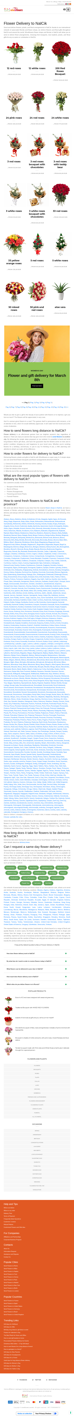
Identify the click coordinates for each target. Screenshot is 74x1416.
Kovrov (11, 627)
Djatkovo (39, 567)
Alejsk (32, 521)
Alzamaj (38, 524)
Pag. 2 (32, 402)
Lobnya (62, 648)
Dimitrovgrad (22, 567)
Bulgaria (67, 895)
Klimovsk (49, 616)
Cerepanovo (8, 556)
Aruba (6, 892)
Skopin (43, 743)
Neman (62, 674)
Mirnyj (38, 664)
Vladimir (36, 791)
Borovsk (20, 549)
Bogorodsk (49, 544)
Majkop (45, 653)
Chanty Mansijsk (35, 558)
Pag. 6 (8, 407)
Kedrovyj (17, 611)
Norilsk (59, 683)
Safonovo (24, 729)
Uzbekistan (33, 924)
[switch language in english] (66, 4)
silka (20, 743)
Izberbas (19, 593)
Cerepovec (17, 556)
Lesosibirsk (39, 646)
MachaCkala (15, 653)
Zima (62, 807)
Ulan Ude (23, 777)
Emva (20, 577)
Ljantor (32, 648)
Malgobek (24, 655)
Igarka (61, 588)
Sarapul (58, 731)
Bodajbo (24, 544)
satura (32, 733)
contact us (48, 1391)
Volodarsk (42, 793)
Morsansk (7, 667)
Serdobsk (23, 738)
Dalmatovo (47, 563)
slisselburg (28, 745)
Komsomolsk (16, 620)
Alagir (10, 521)
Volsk (6, 796)
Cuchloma (7, 563)
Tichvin (6, 770)
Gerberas (37, 1093)
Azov (32, 530)
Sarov (10, 733)
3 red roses (13, 161)
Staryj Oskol (60, 757)
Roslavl (42, 724)
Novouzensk (8, 694)
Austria (19, 892)
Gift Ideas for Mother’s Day (12, 1366)
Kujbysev (57, 637)
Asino (6, 530)
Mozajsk (40, 667)
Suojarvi (29, 761)
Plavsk (6, 713)
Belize (67, 892)
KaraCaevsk (36, 607)
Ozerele (61, 701)
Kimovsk (36, 611)
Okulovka (56, 697)
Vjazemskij (7, 791)
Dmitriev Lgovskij (55, 567)
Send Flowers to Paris (10, 1279)
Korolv (58, 623)
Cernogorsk (59, 556)
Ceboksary (21, 554)
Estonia (67, 900)
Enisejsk (31, 577)
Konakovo (41, 620)
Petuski (24, 710)
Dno (12, 570)
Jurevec (22, 597)
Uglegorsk (7, 777)
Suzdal (12, 763)
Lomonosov (18, 650)
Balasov (54, 533)
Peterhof (13, 708)
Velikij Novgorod (61, 782)
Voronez (34, 796)
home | (6, 1389)
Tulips (37, 1077)
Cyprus (61, 897)
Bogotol (56, 544)
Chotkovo (24, 560)
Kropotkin (24, 637)
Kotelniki (37, 625)
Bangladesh (45, 892)
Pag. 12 (43, 407)
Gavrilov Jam (56, 579)
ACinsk (37, 519)
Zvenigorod (15, 812)
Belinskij (7, 537)
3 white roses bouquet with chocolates (37, 214)
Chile (21, 897)
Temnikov (42, 768)
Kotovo (57, 625)
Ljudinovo (56, 648)
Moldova (67, 909)
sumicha (22, 761)
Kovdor (6, 627)
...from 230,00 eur (60, 217)
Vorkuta (22, 796)
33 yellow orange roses (14, 262)
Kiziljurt (31, 616)
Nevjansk (57, 676)
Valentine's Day (47, 867)
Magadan (23, 653)
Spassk (23, 754)
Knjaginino (65, 616)
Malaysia (41, 909)
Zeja (42, 803)
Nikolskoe (34, 678)
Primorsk (21, 717)
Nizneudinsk (64, 678)
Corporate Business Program (12, 1239)
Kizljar (37, 616)
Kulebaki (64, 637)
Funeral (63, 873)
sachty (66, 727)
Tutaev (21, 775)
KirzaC (6, 616)
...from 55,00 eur (14, 167)
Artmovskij (46, 528)
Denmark (14, 900)
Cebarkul (14, 554)
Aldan (27, 521)
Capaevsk (60, 551)
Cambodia (7, 897)
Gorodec (32, 584)
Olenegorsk (64, 697)
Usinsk (6, 780)
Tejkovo (35, 768)
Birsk (32, 542)
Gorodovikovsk (49, 584)
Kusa (13, 641)
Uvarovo (22, 782)
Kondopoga (50, 620)
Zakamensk (8, 800)
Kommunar (7, 620)
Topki (68, 770)
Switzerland (52, 919)
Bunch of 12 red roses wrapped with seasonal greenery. (34, 997)
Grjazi (15, 586)
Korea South (9, 907)
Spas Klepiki (15, 754)
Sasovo (22, 733)
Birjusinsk (18, 542)
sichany (15, 743)
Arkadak (16, 528)
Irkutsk (26, 590)
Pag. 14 (56, 407)
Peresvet (32, 706)
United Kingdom (64, 922)
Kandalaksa (64, 604)
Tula (66, 773)
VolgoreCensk (33, 793)
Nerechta (14, 676)
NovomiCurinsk (9, 690)
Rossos (48, 724)
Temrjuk (48, 768)
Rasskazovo (61, 722)
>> (67, 407)
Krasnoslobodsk (19, 632)
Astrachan (11, 530)
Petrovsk (46, 708)
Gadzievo (27, 579)
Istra (49, 590)
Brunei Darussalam (56, 895)
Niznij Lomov (28, 680)
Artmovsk (39, 528)
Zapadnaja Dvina (31, 800)
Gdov (11, 581)
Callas (37, 1081)
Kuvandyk (23, 641)
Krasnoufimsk (52, 632)
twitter (38, 1380)
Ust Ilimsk (51, 780)
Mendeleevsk (31, 660)
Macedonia (23, 909)
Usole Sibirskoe (25, 780)
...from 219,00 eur (14, 269)
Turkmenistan (28, 922)
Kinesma (51, 611)
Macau (16, 909)
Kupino (19, 639)
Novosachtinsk (59, 690)
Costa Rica (42, 897)
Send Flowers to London (11, 1291)
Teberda (29, 768)
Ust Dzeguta (43, 780)
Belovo (62, 537)
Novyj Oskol (36, 694)
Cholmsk (18, 560)
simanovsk (30, 743)
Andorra (52, 890)
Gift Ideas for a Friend (10, 1357)
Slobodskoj (44, 745)
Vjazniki (21, 791)
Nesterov (28, 676)
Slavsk (21, 745)
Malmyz (31, 655)
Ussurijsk (34, 780)
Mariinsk (23, 657)
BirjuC (12, 542)
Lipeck (11, 648)
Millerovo (7, 664)
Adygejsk (44, 519)
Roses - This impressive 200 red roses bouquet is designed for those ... (60, 53)
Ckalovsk (63, 560)
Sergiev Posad (38, 738)
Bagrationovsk (53, 530)
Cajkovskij (52, 551)
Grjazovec (21, 586)
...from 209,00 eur (14, 124)
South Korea (13, 919)
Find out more (37, 386)
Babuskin (44, 530)
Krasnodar (18, 630)
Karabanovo (13, 607)
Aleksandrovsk (49, 521)
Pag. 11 (37, 407)
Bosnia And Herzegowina (33, 895)
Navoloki (48, 671)
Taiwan (59, 919)
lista (23, 648)
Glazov (32, 581)
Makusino (7, 655)
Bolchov (16, 547)
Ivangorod (55, 590)
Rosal (37, 724)
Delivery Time (8, 1213)
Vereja (53, 787)
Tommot (57, 770)
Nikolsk (21, 678)
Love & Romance (29, 878)
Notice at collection (25, 1413)
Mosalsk (14, 667)
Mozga (52, 667)
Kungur (13, 639)
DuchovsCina (26, 572)
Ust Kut (65, 780)
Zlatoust (18, 810)
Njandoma (17, 683)
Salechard (13, 731)
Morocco (24, 912)
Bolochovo (28, 547)
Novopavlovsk (31, 690)
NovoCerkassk (9, 687)
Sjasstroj (38, 743)
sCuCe (62, 733)
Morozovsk (65, 664)
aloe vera (60, 307)
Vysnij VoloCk (24, 798)
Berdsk (21, 540)
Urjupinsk (51, 777)
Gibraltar (34, 902)
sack (12, 729)
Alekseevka (17, 524)
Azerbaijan (28, 892)
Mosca (20, 667)
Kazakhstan (60, 905)
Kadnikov (23, 600)
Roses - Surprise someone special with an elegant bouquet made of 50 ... (36, 292)
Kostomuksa (15, 625)
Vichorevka (22, 789)
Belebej (58, 535)
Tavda (23, 768)
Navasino (40, 671)
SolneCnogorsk (9, 750)
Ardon (6, 528)
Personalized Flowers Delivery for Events (16, 1341)
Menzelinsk (41, 660)
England (60, 900)
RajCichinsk (43, 722)
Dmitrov (64, 567)
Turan (10, 775)
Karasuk (51, 607)
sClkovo (56, 733)
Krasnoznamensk (32, 634)
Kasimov (19, 609)
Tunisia (13, 922)
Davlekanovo (30, 565)
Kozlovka (32, 627)
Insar (5, 590)
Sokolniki (32, 747)
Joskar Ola (46, 595)
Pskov (29, 720)
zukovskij (7, 812)
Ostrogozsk (28, 701)
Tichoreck (65, 768)
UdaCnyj (53, 775)
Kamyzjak (51, 604)
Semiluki (48, 736)
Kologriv (38, 618)
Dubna (12, 572)
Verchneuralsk (31, 784)
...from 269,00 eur (14, 316)
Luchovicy (39, 650)
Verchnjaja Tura (27, 787)
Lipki (15, 648)
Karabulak (28, 607)
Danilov (17, 565)
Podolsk (37, 713)
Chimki (6, 560)
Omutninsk (25, 699)
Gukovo (63, 586)
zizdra (12, 810)
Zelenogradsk (26, 805)
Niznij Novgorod (38, 680)
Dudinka (35, 572)
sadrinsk (18, 729)
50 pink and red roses (37, 308)
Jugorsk (6, 597)
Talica (46, 766)
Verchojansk (37, 787)
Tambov (51, 766)
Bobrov (17, 544)
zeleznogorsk (58, 805)
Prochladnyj (57, 717)
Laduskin (18, 644)
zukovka (64, 810)
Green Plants (37, 1109)
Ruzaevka (32, 727)
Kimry (41, 611)
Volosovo (65, 793)
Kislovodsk (20, 616)
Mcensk (46, 657)
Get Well (48, 883)
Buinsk (14, 551)
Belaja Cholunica (39, 535)
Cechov (28, 554)
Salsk (23, 731)
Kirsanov (64, 614)
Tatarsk (18, 768)
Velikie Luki (51, 782)
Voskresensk (48, 796)
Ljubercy (43, 648)
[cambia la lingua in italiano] (68, 4)
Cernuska (7, 558)
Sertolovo (60, 738)
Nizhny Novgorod (44, 678)
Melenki (17, 660)
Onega (31, 699)
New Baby (33, 867)
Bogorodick (41, 544)
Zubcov (47, 810)
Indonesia (18, 905)
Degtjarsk (46, 565)
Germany (26, 902)
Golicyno (38, 581)
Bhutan (13, 895)
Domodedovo (43, 570)
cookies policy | (65, 1389)
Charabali (45, 558)
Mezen (67, 660)
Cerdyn (54, 554)
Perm (44, 706)
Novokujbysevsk (49, 687)
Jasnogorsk (33, 595)
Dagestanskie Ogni (35, 563)
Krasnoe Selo (27, 630)
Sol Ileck (39, 747)
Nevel (34, 676)
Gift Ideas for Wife (9, 1327)
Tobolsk (33, 770)
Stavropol (7, 759)
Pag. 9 (24, 407)
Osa (9, 701)
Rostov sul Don (63, 724)
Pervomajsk (55, 706)
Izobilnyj (30, 593)
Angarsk (6, 526)
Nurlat (54, 694)
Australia (13, 892)
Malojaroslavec (53, 655)
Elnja (5, 577)
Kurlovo (52, 639)
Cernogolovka (50, 556)
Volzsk (10, 796)
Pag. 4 (44, 402)
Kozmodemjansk (41, 627)
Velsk (19, 784)
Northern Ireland (64, 912)
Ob (62, 694)
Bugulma (58, 549)
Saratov (64, 731)
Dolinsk (35, 570)
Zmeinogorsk (31, 810)
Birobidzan (26, 542)
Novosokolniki (32, 692)
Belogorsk (13, 537)
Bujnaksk (24, 551)
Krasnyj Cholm (55, 634)
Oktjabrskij (49, 697)
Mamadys (62, 655)
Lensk (19, 646)
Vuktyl (6, 798)
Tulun (6, 775)
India (12, 905)
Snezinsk (59, 745)
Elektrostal (50, 574)
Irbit (22, 590)
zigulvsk (56, 807)
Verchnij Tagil (41, 784)
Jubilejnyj (54, 595)
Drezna (6, 572)
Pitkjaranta (50, 710)
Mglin (12, 662)
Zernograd (49, 807)
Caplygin (7, 554)
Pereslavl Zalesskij (21, 706)
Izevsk (25, 593)
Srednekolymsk (55, 754)
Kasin (25, 609)
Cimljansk (40, 560)
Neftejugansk (25, 674)
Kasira (29, 609)
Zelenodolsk (48, 803)
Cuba (56, 897)
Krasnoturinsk (42, 632)
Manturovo (15, 657)
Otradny (55, 701)
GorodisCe (39, 584)
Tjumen (27, 770)
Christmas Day (40, 873)
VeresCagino (60, 787)
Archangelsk (58, 526)
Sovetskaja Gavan (49, 752)
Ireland (25, 905)
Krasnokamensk (56, 630)
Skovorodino (51, 743)
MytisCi (30, 669)
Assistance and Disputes (11, 1254)
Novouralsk (61, 692)
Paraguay (34, 914)
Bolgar (22, 547)
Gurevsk (14, 588)
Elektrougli (58, 574)
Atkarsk (18, 530)
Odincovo (34, 697)
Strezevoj (23, 759)
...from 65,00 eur (60, 313)
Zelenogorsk (58, 803)
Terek (54, 768)
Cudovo (14, 563)
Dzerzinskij (50, 572)
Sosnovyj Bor (18, 752)
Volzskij (16, 796)
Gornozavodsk (14, 584)
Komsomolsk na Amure (29, 620)
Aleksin (24, 524)
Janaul (63, 593)
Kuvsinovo (31, 641)
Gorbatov (45, 581)
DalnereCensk (9, 565)
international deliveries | (36, 1389)
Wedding (53, 873)
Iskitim (45, 590)
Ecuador (38, 900)
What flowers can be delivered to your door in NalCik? (25, 969)
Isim (35, 590)
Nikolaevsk (65, 676)
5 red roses (37, 260)
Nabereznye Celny (39, 669)
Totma (23, 773)
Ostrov (35, 701)
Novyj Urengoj (46, 694)
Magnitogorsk (37, 653)
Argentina (59, 890)
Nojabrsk (47, 683)
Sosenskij (49, 750)
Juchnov (61, 595)
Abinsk (24, 519)
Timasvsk (12, 770)
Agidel (50, 519)
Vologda (49, 793)
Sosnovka (66, 750)
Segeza (18, 736)
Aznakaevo (25, 530)
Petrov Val (38, 708)
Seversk (66, 740)
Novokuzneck (60, 687)
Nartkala (33, 671)
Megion (11, 660)
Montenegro (15, 912)
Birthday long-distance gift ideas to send (16, 1329)
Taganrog (25, 766)
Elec (34, 574)
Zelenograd (17, 805)
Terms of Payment (9, 1216)
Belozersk (7, 540)
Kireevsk (66, 611)
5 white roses (60, 260)
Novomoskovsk (20, 690)
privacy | (58, 1389)
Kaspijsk (40, 609)
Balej (59, 533)
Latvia (40, 907)
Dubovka (18, 572)
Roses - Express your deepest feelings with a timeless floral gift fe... (35, 103)
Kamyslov (43, 604)
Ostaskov (21, 701)
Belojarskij (21, 537)
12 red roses (14, 68)
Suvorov (6, 763)
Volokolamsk (57, 793)
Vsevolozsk (64, 796)
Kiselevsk (12, 616)
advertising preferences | (30, 1391)
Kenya (67, 905)
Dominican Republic (26, 900)
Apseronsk (44, 526)
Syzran (18, 766)
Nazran (61, 671)
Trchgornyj (29, 773)
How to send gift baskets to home (14, 1338)
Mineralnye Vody (16, 664)
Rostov (54, 724)
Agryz (55, 519)
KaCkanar (16, 600)
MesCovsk (49, 660)
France (12, 902)
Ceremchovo (62, 554)
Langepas (43, 644)
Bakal (12, 533)
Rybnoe (45, 727)
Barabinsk (7, 535)
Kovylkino (18, 627)
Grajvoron (58, 584)
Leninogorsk (58, 644)
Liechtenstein (56, 907)
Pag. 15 (63, 407)
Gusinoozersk (45, 588)
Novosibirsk (8, 692)
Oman (12, 914)
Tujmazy (61, 773)
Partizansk (24, 703)
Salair (65, 729)
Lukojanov (51, 650)
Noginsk (40, 683)
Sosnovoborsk (9, 752)
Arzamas (54, 528)
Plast (64, 710)
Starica (45, 757)
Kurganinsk (39, 639)
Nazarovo (54, 671)
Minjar (25, 664)
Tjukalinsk (20, 770)
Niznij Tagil (49, 680)
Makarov (63, 653)
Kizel (26, 616)
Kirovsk (48, 614)
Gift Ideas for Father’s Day (12, 1368)
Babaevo (37, 530)
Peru (40, 914)
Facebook (23, 1380)
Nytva (59, 694)
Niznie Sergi (18, 680)
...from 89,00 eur (14, 74)
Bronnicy (43, 549)
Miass (17, 662)
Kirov (21, 614)
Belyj (17, 540)
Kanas (57, 604)
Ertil (40, 577)
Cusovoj (26, 563)
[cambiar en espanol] (70, 4)
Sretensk (17, 757)
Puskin (57, 720)
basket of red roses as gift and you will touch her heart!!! (34, 1018)
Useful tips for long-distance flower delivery (17, 1360)
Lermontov (25, 646)
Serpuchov (52, 738)
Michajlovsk (40, 662)
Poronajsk (52, 715)
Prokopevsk (8, 720)
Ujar (17, 777)
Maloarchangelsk (41, 655)
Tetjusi (59, 768)
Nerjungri (21, 676)
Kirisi (17, 614)
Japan (47, 905)
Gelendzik (16, 581)
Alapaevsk (16, 521)
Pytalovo (21, 722)
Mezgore (7, 662)
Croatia (50, 897)
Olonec (13, 699)
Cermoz (31, 556)
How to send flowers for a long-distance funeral (18, 1346)
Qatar (68, 914)
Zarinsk (6, 803)
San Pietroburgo (43, 731)
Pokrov (57, 713)
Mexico (60, 909)
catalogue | (19, 1389)
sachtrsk (60, 727)
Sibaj (10, 743)
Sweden (43, 919)
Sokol (26, 747)
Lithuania (66, 907)
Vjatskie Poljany (57, 789)
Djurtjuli (45, 567)
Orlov (65, 699)
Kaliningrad (56, 600)
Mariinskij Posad (32, 657)
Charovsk (52, 558)
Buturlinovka (32, 551)
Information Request (10, 1251)
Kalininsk (64, 600)
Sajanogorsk (51, 729)
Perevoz (38, 706)
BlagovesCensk (53, 542)
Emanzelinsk (12, 577)
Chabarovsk (15, 558)
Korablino (24, 623)
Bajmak (6, 533)
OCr (28, 697)
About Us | (49, 1)
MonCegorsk (56, 664)
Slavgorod (65, 743)
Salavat (6, 731)
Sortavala (42, 750)
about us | (42, 1391)
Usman (11, 780)
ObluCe (67, 694)
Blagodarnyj (43, 542)
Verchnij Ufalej (52, 784)
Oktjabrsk (41, 697)
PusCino (52, 720)
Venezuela (41, 924)
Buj (19, 551)
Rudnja (21, 727)
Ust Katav (58, 780)
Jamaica (41, 905)
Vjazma (14, 791)
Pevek (30, 710)
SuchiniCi (48, 759)
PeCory (6, 706)
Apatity (30, 526)
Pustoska (7, 722)
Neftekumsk (44, 674)
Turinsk (15, 775)
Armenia (67, 890)
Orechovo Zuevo (47, 699)
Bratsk (31, 549)
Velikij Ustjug (8, 784)
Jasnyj (40, 595)
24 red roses (37, 117)
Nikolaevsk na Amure (11, 678)
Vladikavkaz (28, 791)
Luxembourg (8, 909)
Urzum (67, 777)
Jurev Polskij (14, 597)
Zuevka (52, 810)
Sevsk (6, 743)
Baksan (17, 533)
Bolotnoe (43, 547)
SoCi (22, 747)
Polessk (6, 715)
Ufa (64, 775)
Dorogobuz (65, 570)
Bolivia (20, 895)
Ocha (18, 697)
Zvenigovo (23, 812)
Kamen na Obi (34, 602)
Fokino (57, 577)
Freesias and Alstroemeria (37, 1097)
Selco (24, 736)
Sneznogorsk (8, 747)
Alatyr (23, 521)
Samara (28, 731)
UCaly (42, 775)
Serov (46, 738)
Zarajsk (49, 800)
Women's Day (62, 867)
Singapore (46, 917)
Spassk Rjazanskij (43, 754)
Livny (27, 648)
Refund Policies (8, 1224)
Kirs (59, 614)
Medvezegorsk (64, 657)
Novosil (24, 692)
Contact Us (7, 1257)
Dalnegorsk (55, 563)
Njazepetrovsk (26, 683)
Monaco (6, 912)
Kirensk (6, 614)
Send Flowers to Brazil (10, 1311)
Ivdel (13, 593)
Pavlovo (31, 703)
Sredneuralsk (8, 757)
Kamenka (42, 602)
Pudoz (39, 720)
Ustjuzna (16, 782)
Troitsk (36, 773)
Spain (21, 919)
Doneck (51, 570)
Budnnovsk (51, 549)
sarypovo (16, 733)
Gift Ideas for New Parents (12, 1352)
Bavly (30, 535)
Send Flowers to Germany (12, 1309)
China (26, 897)
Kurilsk (46, 639)
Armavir (22, 528)
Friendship (43, 878)
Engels (24, 577)
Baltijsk (64, 533)
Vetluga (14, 789)
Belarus (53, 892)
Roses (37, 1073)
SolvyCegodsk (20, 750)
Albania (40, 890)
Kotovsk (63, 625)
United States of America (12, 924)
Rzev (55, 727)
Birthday (22, 867)
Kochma (6, 618)
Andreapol (61, 524)
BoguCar (63, 544)
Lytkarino (7, 653)
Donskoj (58, 570)
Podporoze (44, 713)
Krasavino (51, 627)
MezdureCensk (58, 660)
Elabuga (29, 574)
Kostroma (23, 625)
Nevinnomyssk (48, 676)
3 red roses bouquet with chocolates (37, 164)
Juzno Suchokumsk (60, 597)
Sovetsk (27, 752)
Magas (29, 653)
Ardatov (65, 526)
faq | (45, 1389)
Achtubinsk (31, 519)
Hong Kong (65, 902)
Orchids (37, 1089)
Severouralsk (58, 740)
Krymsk (30, 637)
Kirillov (12, 614)
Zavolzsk (37, 803)
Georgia (19, 902)
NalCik (62, 669)
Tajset (36, 766)
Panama (26, 914)
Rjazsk (26, 724)
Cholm (11, 560)
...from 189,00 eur (37, 124)
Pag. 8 (19, 407)
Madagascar (32, 909)
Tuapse (55, 773)
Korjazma (40, 623)
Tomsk (63, 770)
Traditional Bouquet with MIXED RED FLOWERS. (32, 1007)
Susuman (64, 761)
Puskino (63, 720)
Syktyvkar (7, 766)
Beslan (50, 540)
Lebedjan (50, 644)
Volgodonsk (8, 793)
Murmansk (7, 669)
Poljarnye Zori (22, 715)
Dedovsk (39, 565)
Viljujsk (48, 789)
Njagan (10, 683)
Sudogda (64, 759)
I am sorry (37, 883)
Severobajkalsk (28, 740)
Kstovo (36, 637)
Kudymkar (49, 637)
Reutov (6, 724)
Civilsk (56, 560)
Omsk (19, 699)
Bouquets (37, 1069)
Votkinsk (56, 796)
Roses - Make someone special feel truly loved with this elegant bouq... (59, 146)
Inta (9, 590)
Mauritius (53, 909)
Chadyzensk (24, 558)
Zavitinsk (13, 803)
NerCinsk (7, 676)
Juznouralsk (8, 600)
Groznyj (28, 586)
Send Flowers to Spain (11, 1303)
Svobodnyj (55, 763)
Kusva (17, 641)
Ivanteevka (7, 593)
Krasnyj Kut (65, 634)
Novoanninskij (48, 685)
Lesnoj (32, 646)
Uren (46, 777)
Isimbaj (39, 590)
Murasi (58, 667)
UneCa (37, 777)
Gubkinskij (48, 586)
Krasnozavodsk (19, 634)
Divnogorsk (32, 567)
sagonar (31, 729)
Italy (35, 905)
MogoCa (48, 664)
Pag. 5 (49, 402)
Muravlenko (65, 667)
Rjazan (20, 724)
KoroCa (53, 623)
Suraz (34, 761)
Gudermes (56, 586)
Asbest (63, 528)
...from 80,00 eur (37, 173)
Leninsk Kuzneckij (10, 646)
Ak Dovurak (62, 519)
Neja (50, 674)
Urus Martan (60, 777)
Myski (19, 669)
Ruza (26, 727)
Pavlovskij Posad (55, 703)
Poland (55, 914)
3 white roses (14, 211)
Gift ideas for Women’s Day (12, 1363)
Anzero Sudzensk (21, 526)
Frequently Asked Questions (12, 1219)
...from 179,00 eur (60, 124)
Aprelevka (36, 526)
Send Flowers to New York (12, 1285)
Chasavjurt (60, 558)
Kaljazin (6, 602)
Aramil (50, 526)
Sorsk (36, 750)
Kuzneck (39, 641)
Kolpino (59, 618)
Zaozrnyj (15, 800)
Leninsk (66, 644)
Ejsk (5, 574)
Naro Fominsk (25, 671)
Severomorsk (48, 740)
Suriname (36, 919)
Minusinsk (31, 664)
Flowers (37, 1065)
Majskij (51, 653)
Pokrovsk (64, 713)
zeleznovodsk (33, 807)
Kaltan (12, 602)
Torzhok (12, 773)
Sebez (13, 736)
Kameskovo (29, 604)
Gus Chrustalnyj (29, 588)
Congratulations (57, 878)
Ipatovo (17, 590)
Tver (25, 775)
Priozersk (42, 717)
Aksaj (6, 521)
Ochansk (23, 697)
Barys (20, 535)
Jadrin (44, 593)
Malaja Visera (16, 655)
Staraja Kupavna (26, 757)
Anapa (55, 524)
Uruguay (25, 924)
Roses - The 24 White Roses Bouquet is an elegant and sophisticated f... (58, 103)
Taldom (40, 766)
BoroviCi (14, 549)
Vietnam (49, 924)
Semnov (54, 736)
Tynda (30, 775)
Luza (57, 650)
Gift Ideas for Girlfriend (11, 1324)
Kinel (46, 611)
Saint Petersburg (40, 729)
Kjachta (42, 616)
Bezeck (56, 540)
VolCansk (52, 791)
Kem (22, 611)
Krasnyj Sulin (8, 637)
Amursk (44, 524)
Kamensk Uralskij (18, 604)
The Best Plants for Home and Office (15, 1335)
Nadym (57, 669)
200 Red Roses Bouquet (60, 71)
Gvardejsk (54, 588)
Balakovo (40, 533)
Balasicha (47, 533)
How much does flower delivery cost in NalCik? (22, 976)
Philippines (47, 914)
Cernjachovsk (39, 556)
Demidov (53, 565)
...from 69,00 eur (37, 266)
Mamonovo (7, 657)
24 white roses (60, 117)
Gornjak (62, 581)
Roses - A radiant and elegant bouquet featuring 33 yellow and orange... (13, 245)
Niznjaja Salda (58, 680)
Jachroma (37, 593)
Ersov (37, 577)
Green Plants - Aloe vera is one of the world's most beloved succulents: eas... (60, 292)
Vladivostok (44, 791)
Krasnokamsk (8, 632)
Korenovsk (32, 623)
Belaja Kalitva (50, 535)
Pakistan (19, 914)
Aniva (12, 526)
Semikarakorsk (39, 736)
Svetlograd (28, 763)
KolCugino (31, 618)
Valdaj (39, 782)
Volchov (58, 791)
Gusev (38, 588)
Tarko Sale (62, 766)
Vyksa (16, 798)
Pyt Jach (14, 722)
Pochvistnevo (22, 713)
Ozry (10, 703)
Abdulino (18, 519)
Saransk (52, 731)
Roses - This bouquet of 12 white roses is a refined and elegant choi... (35, 53)
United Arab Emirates (49, 922)
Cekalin (40, 554)
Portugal (62, 914)
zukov (58, 810)
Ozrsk (67, 701)
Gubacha (35, 586)
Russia (13, 917)
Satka (28, 733)
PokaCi (51, 713)
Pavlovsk (38, 703)
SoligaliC (50, 747)
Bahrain (36, 892)
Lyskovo (62, 650)
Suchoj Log (56, 759)
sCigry (45, 733)
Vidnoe (35, 789)
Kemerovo (28, 611)
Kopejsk (18, 623)
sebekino (7, 736)
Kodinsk (13, 618)
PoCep (14, 713)
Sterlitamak (15, 759)
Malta (47, 909)
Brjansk (36, 549)
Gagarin (34, 579)
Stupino (41, 759)
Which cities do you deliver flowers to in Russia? (23, 984)
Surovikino (51, 761)
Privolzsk (49, 717)
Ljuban (37, 648)
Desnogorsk (8, 567)
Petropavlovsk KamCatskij (26, 708)
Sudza (6, 761)
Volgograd (16, 793)
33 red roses (60, 211)
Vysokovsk (38, 798)
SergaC (30, 738)
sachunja (7, 729)
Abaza (12, 519)
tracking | (26, 1389)
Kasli (34, 609)
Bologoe (36, 547)
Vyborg (11, 798)
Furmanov (19, 579)
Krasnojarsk (46, 630)
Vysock (31, 798)
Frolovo (12, 579)
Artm (33, 528)
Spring (37, 1130)
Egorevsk (64, 572)
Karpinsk (7, 609)
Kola (25, 618)
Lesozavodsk (48, 646)
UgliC (14, 777)
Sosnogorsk (58, 750)
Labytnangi (63, 641)
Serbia (30, 917)
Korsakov (64, 623)
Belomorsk (38, 537)
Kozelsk (25, 627)
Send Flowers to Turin (10, 1274)
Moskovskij (33, 667)
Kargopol (63, 607)
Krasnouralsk (62, 632)
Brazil (45, 895)
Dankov (23, 565)
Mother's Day (11, 873)
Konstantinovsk (9, 623)
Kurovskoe (59, 639)
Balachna (32, 533)
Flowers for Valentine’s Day (12, 1332)
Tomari (51, 770)
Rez (16, 724)
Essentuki (46, 577)
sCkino (50, 733)
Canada (15, 897)
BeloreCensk (47, 537)
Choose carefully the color (13, 817)
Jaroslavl (19, 595)
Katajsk (46, 609)
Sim (24, 743)
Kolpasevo (52, 618)
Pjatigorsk (58, 710)
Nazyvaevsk (8, 674)
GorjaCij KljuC (54, 581)
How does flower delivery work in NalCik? (21, 953)
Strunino (35, 759)
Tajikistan (66, 919)
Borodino (7, 549)
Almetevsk (30, 524)
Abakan (6, 519)
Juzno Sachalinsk (47, 597)
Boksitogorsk (8, 547)
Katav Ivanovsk (54, 609)
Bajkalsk (62, 530)
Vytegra (45, 798)
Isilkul (31, 590)
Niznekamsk (55, 678)
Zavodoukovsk (22, 803)
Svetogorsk (42, 763)
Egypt (44, 900)
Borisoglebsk (64, 547)
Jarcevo (12, 595)
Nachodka (50, 669)
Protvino (23, 720)
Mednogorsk (54, 657)
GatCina (48, 579)
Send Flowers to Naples (11, 1271)
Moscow (26, 667)
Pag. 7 (13, 407)
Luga (45, 650)
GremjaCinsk (8, 586)
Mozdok (47, 667)
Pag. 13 (50, 407)
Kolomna (45, 618)
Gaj (38, 579)
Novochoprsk (19, 687)
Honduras (56, 902)
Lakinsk (36, 644)
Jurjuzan (33, 597)
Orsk (5, 701)
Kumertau (7, 639)
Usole (17, 780)
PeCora (64, 703)
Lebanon (47, 907)
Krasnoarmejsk (61, 627)
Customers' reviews (10, 1221)
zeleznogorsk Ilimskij (21, 807)
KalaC (30, 600)
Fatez (52, 577)
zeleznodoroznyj (47, 805)
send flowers (57, 437)
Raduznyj (27, 722)
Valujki (44, 782)
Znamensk (40, 810)
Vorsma (40, 796)
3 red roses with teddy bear (60, 164)
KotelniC (30, 625)
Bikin (65, 540)
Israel (31, 905)
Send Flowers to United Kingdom (14, 1314)
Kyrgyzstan (26, 907)
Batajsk (24, 535)
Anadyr (49, 524)
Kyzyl (50, 641)
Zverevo (30, 812)
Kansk (6, 607)
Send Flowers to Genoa (11, 1277)
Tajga (31, 766)
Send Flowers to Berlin (11, 1288)
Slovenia (62, 917)
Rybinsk (39, 727)
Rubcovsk (14, 727)
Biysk (37, 542)
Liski (19, 648)
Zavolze (30, 803)
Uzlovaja (29, 782)
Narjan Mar (15, 671)
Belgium (61, 892)
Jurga (27, 597)
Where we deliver (9, 1207)
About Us (6, 1248)
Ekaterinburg (12, 574)
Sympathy (37, 1162)
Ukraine (37, 922)
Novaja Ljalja (14, 685)
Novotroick (41, 692)
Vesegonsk (7, 789)
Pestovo (6, 708)
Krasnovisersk (8, 634)
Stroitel (29, 759)
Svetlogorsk (20, 763)
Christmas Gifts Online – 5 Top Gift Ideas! (16, 1343)
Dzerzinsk (42, 572)
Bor (58, 547)
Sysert (13, 766)
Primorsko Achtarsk (31, 717)
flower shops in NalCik (54, 508)
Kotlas (52, 625)
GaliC (42, 579)
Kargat (57, 607)
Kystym (45, 641)
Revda (11, 724)
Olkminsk (7, 699)
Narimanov (7, 671)
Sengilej (60, 736)
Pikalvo (35, 710)
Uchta (47, 775)
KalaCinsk (47, 600)
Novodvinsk (28, 687)
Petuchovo (17, 710)
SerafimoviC (15, 738)
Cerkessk (24, 556)
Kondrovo (58, 620)
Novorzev (50, 690)
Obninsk (6, 697)
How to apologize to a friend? (13, 1349)
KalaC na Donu (38, 600)
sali (19, 731)
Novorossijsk (41, 690)
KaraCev (45, 607)
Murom (14, 669)
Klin (54, 616)
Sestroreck (7, 740)
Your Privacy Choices (43, 1413)
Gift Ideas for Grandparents (12, 1355)
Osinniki (14, 701)
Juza (38, 597)
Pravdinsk (14, 717)
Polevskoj (13, 715)
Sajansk (59, 729)
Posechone (61, 715)
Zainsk (67, 798)
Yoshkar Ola (53, 798)
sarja (5, 733)
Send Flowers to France (11, 1300)
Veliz (15, 784)
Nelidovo (56, 674)
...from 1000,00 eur (60, 80)
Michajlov (23, 662)
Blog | (56, 1)
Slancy (58, 743)
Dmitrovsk (7, 570)
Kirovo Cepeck (40, 614)
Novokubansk (38, 687)
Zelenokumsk (36, 805)
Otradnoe (49, 701)
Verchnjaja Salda (15, 787)
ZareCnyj (56, 800)
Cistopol (47, 560)
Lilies (37, 1085)
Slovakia (54, 917)
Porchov (45, 715)
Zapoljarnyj (42, 800)
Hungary (7, 905)
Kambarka (24, 602)
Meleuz (23, 660)
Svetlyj (35, 763)
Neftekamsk (35, 674)
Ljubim (49, 648)
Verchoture (46, 787)
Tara (56, 766)
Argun (11, 528)
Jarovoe (26, 595)
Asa (58, 528)
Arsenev (28, 528)
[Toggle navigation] (68, 9)
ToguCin (45, 770)
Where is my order (9, 1210)
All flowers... (37, 1116)
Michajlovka (31, 662)
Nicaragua (53, 912)
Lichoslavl (61, 646)
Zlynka (23, 810)
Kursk (66, 639)
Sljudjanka (36, 745)
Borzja (26, 549)
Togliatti (39, 770)
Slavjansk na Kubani (11, 745)
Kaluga (17, 602)
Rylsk (51, 727)
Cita (52, 560)
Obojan (12, 697)
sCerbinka (38, 733)
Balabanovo (24, 533)
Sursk (58, 761)
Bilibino (6, 542)
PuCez (34, 720)
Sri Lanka (28, 919)
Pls (10, 713)
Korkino (47, 623)
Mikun (63, 662)
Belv (12, 540)
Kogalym (20, 618)
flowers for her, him (37, 1185)
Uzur (34, 782)
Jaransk (6, 595)
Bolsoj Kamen (51, 547)
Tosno (18, 773)
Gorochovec (24, 584)
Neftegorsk (16, 674)
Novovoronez (17, 694)
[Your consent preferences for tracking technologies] (70, 1412)
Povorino (7, 717)
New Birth (37, 1150)
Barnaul (14, 535)
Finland (6, 902)
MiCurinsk (57, 662)
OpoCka (37, 699)
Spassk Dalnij (31, 754)
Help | (60, 1)
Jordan (52, 905)
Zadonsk (61, 798)
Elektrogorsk (41, 574)
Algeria (46, 890)
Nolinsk (53, 683)
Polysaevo (38, 715)
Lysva (68, 650)
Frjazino (6, 579)
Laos (34, 907)
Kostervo (7, 625)
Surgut (39, 761)
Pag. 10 (30, 407)
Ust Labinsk (8, 782)
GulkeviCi (7, 588)
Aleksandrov (39, 521)
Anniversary (10, 867)
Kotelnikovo (45, 625)
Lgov (55, 646)
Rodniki (32, 724)
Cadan (46, 551)
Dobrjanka (18, 570)
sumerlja (15, 761)
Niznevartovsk (8, 680)
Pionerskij (42, 710)
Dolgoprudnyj (27, 570)
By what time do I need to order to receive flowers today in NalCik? (29, 961)
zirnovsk (6, 810)
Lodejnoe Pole (9, 650)
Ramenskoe (52, 722)
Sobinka (16, 747)
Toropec (6, 773)
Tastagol (12, 768)
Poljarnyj (31, 715)
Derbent (60, 565)
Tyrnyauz (36, 775)
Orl (62, 699)
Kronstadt (17, 637)
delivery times (25, 842)
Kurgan (32, 639)
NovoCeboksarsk (59, 685)
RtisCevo (7, 727)
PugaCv (45, 720)
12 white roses (37, 68)
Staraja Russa (37, 757)
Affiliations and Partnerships (12, 1237)
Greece (40, 902)
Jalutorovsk (57, 593)
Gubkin (41, 586)
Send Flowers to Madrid (11, 1282)
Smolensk (52, 745)
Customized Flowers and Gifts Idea (14, 1227)
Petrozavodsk (8, 710)
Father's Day (25, 873)
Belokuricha (30, 537)
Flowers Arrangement (37, 1101)
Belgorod (65, 535)
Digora (15, 567)
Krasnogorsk (37, 630)
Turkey (20, 922)
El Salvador (52, 900)
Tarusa (6, 768)
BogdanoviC (32, 544)
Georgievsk (25, 581)
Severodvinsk (38, 740)
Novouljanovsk (51, 692)
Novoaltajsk (38, 685)
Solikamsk (58, 747)
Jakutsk (49, 593)
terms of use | (51, 1389)
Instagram (53, 1380)
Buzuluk (40, 551)
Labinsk (55, 641)
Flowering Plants (37, 1105)
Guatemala (48, 902)
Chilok (67, 558)
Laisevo (30, 644)
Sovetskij (59, 752)
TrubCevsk (48, 773)
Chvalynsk (32, 560)
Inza (12, 590)
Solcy (45, 747)
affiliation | (12, 1389)
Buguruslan (8, 551)
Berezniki (28, 540)
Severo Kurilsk (17, 740)
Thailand (7, 922)
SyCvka (62, 763)
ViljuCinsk (41, 789)
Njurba (34, 683)
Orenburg (56, 699)
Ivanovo (62, 590)
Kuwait (18, 907)
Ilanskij (66, 588)
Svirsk (49, 763)
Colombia (33, 897)
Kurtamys (7, 641)
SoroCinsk (29, 750)
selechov (30, 736)
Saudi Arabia (22, 917)
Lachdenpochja (9, 644)
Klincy (59, 616)
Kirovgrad (31, 614)
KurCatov (26, 639)
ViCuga (29, 789)
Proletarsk (16, 720)
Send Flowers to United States (13, 1306)
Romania (7, 917)
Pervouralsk (64, 706)
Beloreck (56, 537)
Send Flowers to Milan (10, 1268)
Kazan (63, 609)
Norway (6, 914)
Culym (20, 563)
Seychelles (38, 917)
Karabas (21, 607)
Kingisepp (58, 611)
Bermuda (7, 895)
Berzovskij (35, 540)
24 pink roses (14, 117)
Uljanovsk (30, 777)
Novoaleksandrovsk (26, 685)
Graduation (14, 878)
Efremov (57, 572)
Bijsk (61, 540)
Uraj (41, 777)
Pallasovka (16, 703)
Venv (24, 784)
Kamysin (36, 604)
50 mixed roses (13, 308)
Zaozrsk (22, 800)
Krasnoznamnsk (43, 634)
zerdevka (42, 807)
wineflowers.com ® (27, 1407)
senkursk (7, 738)
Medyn (6, 660)
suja (10, 761)
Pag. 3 (38, 402)
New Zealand (43, 912)
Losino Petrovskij (29, 650)
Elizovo (65, 574)
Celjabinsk (47, 554)
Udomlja (59, 775)
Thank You (25, 883)
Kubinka (42, 637)
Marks (41, 657)
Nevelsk (39, 676)
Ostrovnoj (41, 701)
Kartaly (13, 609)
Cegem (34, 554)
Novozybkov (27, 694)
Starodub (52, 757)
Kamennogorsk (52, 602)
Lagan (24, 644)
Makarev (57, 653)
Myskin (24, 669)
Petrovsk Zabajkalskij (57, 708)
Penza (12, 706)
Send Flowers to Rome (11, 1266)
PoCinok (31, 713)
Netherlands (32, 912)
